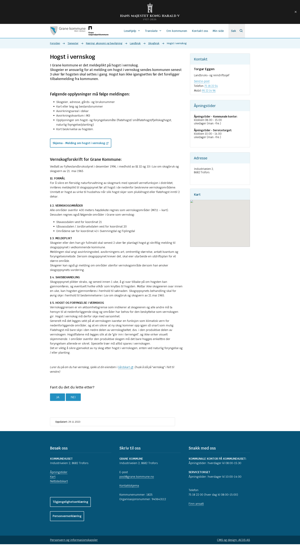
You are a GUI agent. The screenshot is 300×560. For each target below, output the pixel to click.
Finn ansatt (196, 503)
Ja (57, 397)
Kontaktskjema (129, 485)
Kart (52, 476)
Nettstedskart (59, 481)
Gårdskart (124, 367)
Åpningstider (59, 472)
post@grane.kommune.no (136, 476)
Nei (73, 397)
